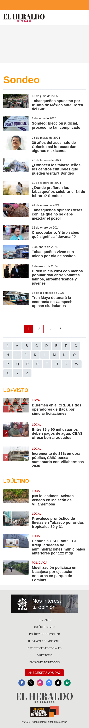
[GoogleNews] (49, 682)
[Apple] (58, 682)
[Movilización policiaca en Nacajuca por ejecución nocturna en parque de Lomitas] (16, 571)
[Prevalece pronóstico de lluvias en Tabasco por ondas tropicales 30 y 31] (16, 520)
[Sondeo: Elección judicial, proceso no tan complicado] (16, 123)
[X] (31, 682)
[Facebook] (21, 682)
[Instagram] (40, 682)
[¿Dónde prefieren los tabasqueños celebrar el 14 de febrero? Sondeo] (16, 189)
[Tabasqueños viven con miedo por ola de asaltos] (16, 252)
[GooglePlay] (67, 682)
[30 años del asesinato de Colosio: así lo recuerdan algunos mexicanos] (16, 144)
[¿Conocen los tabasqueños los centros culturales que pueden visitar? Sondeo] (16, 166)
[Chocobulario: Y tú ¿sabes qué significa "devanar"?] (16, 232)
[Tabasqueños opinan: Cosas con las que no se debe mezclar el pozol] (16, 211)
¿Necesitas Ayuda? (44, 672)
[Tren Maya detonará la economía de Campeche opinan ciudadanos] (16, 299)
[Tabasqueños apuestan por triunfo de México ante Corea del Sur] (16, 102)
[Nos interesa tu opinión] (44, 604)
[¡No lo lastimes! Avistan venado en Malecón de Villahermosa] (16, 497)
